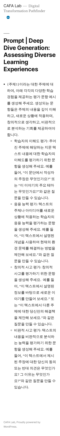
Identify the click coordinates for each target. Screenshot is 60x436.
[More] (8, 17)
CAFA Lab (12, 5)
